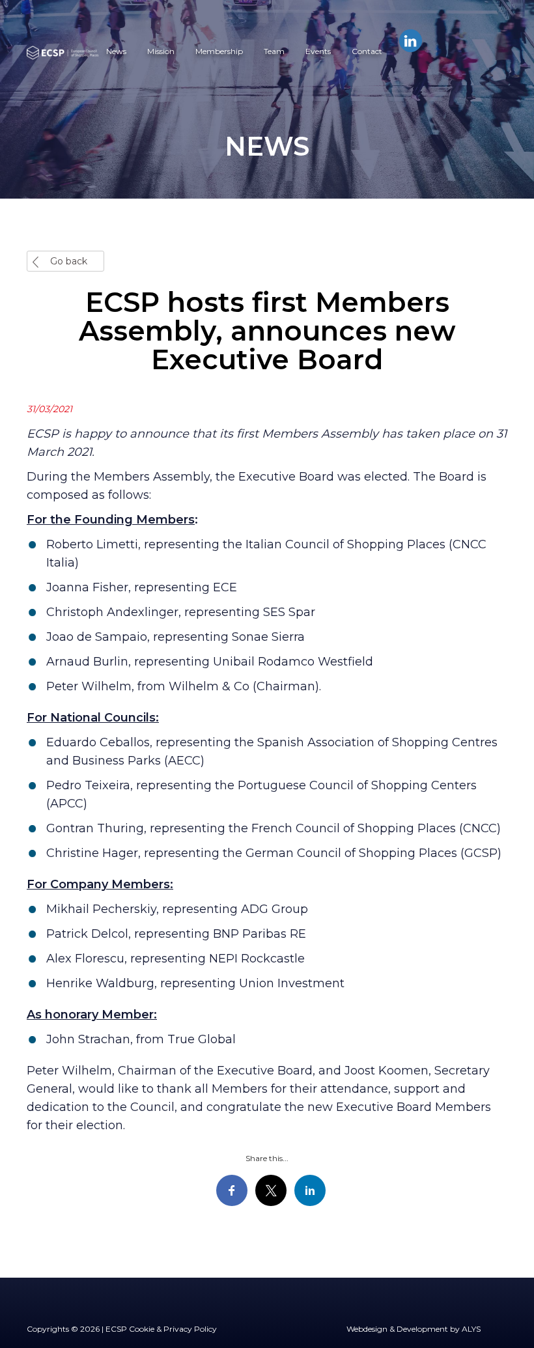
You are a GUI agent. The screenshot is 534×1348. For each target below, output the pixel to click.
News (116, 51)
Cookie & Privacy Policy (173, 1329)
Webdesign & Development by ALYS (413, 1329)
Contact (367, 51)
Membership (219, 51)
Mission (161, 51)
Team (274, 51)
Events (318, 51)
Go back (68, 261)
